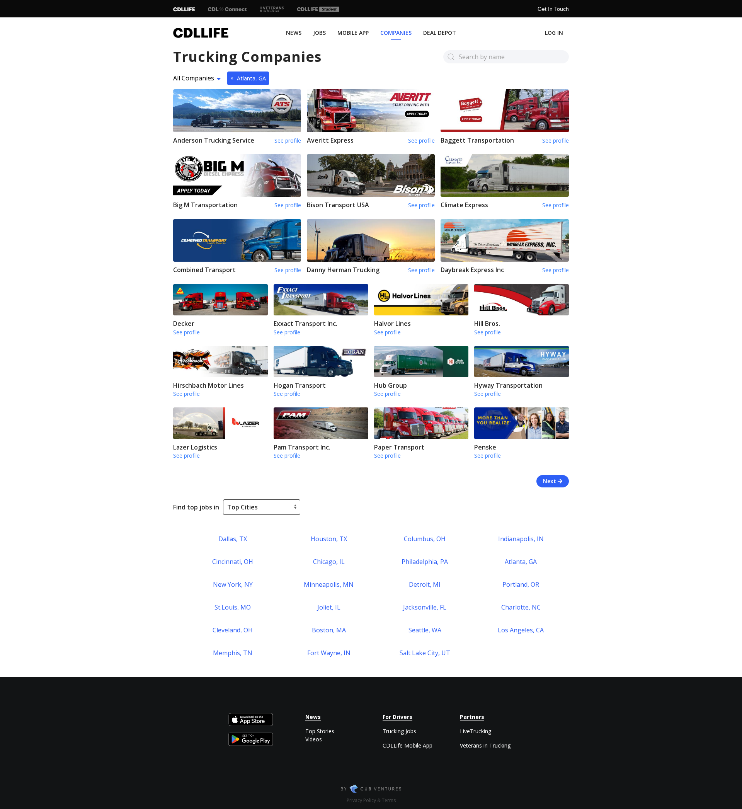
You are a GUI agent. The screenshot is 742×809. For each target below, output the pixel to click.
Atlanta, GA (248, 78)
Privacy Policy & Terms (371, 800)
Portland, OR (520, 584)
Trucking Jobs (399, 731)
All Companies (193, 78)
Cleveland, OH (233, 630)
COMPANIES (396, 32)
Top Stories (319, 731)
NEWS (293, 32)
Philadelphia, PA (425, 561)
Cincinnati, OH (232, 561)
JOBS (319, 32)
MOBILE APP (353, 32)
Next (550, 481)
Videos (313, 739)
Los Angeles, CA (521, 630)
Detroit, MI (425, 584)
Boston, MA (329, 630)
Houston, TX (329, 539)
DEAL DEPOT (439, 32)
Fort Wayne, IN (329, 653)
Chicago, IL (329, 561)
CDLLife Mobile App (407, 745)
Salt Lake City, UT (425, 653)
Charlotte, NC (521, 607)
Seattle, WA (424, 630)
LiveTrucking (475, 731)
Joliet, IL (328, 607)
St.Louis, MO (232, 607)
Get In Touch (553, 9)
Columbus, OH (425, 539)
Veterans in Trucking (485, 745)
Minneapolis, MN (329, 584)
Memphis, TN (232, 653)
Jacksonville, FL (424, 607)
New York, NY (233, 584)
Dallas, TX (232, 539)
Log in (554, 32)
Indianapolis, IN (521, 539)
